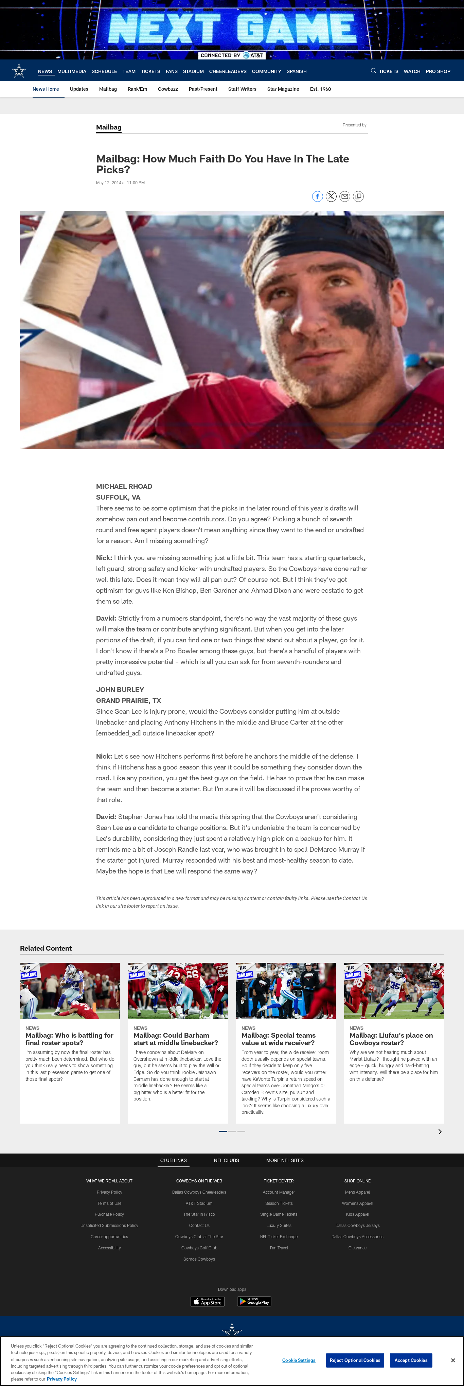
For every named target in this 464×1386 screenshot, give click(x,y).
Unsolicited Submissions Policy (109, 1225)
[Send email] (344, 200)
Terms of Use (109, 1203)
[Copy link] (358, 197)
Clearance (358, 1247)
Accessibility (109, 1247)
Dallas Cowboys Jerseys (358, 1225)
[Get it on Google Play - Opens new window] (254, 1305)
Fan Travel (279, 1247)
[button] (223, 1131)
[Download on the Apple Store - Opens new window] (207, 1302)
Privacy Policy (109, 1192)
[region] (232, 1361)
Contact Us (199, 1225)
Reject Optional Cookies (355, 1360)
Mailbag (109, 127)
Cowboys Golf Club (199, 1247)
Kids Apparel (357, 1214)
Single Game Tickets (279, 1214)
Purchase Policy (109, 1214)
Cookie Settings (299, 1360)
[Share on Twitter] (331, 200)
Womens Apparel (357, 1203)
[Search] (373, 70)
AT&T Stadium (199, 1203)
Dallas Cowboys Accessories (357, 1236)
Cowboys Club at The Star (199, 1236)
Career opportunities (109, 1236)
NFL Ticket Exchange (279, 1236)
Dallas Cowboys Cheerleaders (199, 1192)
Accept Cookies (411, 1360)
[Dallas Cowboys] (232, 1333)
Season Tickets (279, 1203)
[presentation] (441, 1132)
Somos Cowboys (199, 1259)
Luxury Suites (279, 1225)
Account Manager (279, 1192)
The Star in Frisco (199, 1214)
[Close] (453, 1360)
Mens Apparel (357, 1192)
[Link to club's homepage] (19, 70)
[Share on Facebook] (317, 200)
